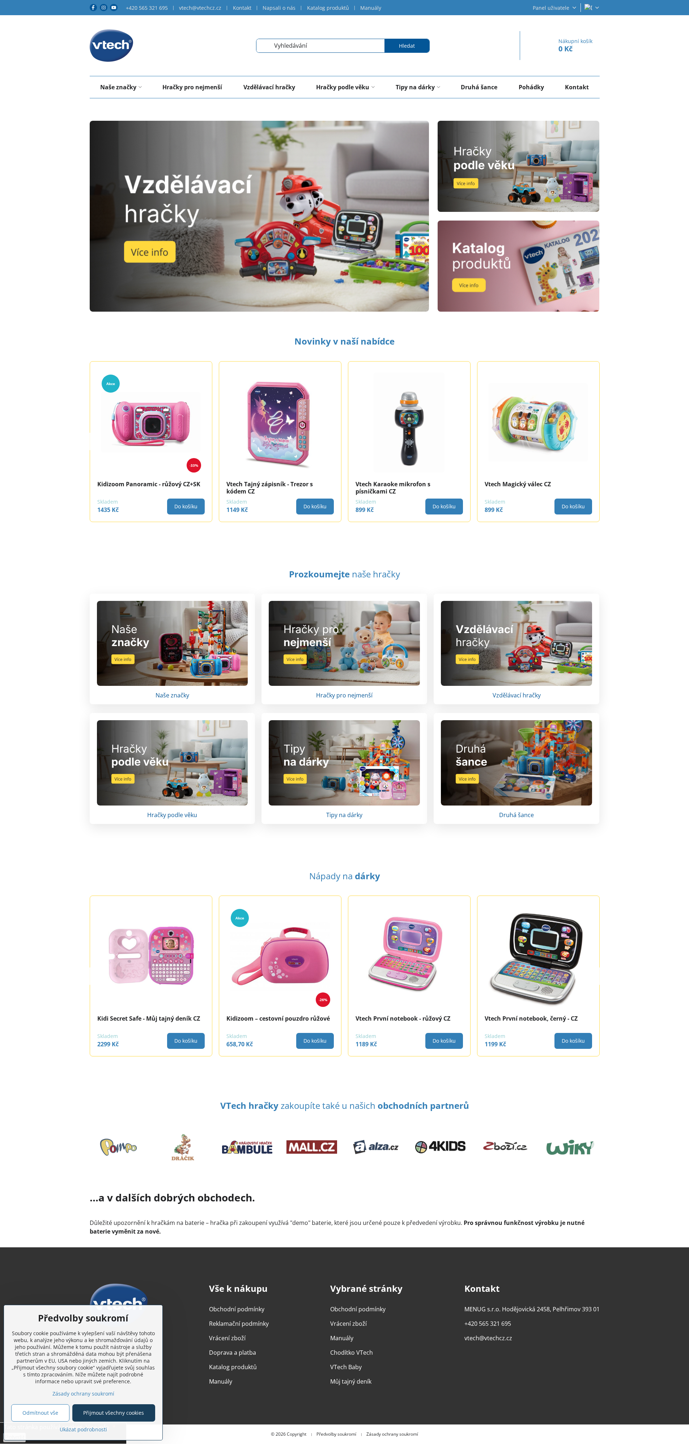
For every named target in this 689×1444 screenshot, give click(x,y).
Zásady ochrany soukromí (392, 1434)
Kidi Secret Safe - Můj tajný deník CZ (148, 1018)
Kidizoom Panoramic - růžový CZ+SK (277, 484)
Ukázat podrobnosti (83, 1429)
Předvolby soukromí (336, 1434)
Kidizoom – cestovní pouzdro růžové (278, 1018)
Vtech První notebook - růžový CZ (403, 1018)
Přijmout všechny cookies (113, 1412)
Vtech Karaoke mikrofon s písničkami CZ (522, 487)
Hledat (407, 45)
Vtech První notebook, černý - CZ (531, 1018)
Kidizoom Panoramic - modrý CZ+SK (148, 484)
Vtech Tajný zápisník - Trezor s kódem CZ (399, 487)
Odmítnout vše (40, 1412)
